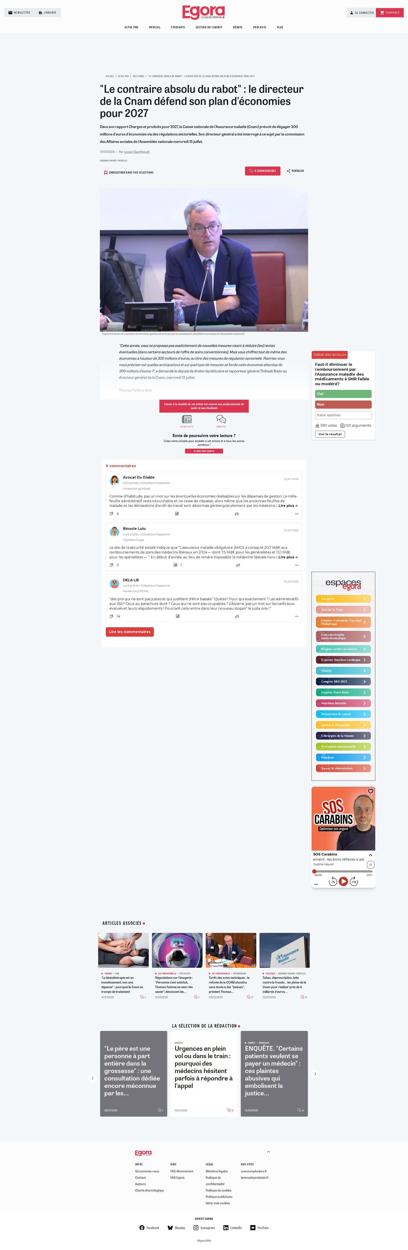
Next (315, 1074)
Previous (92, 1078)
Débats (238, 27)
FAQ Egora (177, 1177)
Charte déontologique (149, 1190)
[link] (204, 483)
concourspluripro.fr (254, 1171)
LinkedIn (236, 1228)
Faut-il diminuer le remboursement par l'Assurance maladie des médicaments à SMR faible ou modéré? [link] (342, 374)
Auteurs (140, 1184)
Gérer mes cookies (218, 1203)
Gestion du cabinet (209, 27)
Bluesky (180, 1228)
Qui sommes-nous (147, 1171)
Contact (140, 1177)
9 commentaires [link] (121, 466)
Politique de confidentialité (215, 1180)
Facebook (153, 1228)
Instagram (208, 1228)
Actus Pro (123, 76)
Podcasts (259, 27)
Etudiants (178, 27)
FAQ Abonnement (181, 1171)
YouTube (263, 1228)
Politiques (138, 76)
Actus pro (132, 27)
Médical (155, 27)
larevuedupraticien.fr (255, 1177)
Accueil (110, 76)
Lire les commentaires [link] (129, 632)
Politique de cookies (218, 1190)
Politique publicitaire (219, 1196)
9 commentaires (265, 171)
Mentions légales (217, 1171)
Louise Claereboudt (137, 152)
